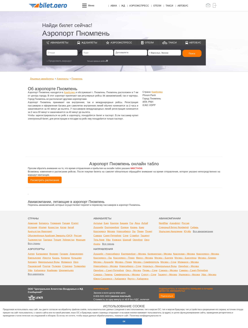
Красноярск (99, 231)
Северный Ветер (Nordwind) (174, 227)
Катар (63, 227)
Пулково (56, 266)
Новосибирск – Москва (105, 266)
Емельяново (34, 257)
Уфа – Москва (208, 274)
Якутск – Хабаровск (137, 278)
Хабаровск (39, 270)
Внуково (53, 253)
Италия (42, 227)
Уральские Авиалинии (170, 231)
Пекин (140, 231)
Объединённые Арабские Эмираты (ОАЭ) (50, 235)
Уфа (108, 239)
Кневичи (65, 257)
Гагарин (64, 253)
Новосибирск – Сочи (130, 266)
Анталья (97, 223)
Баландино (42, 253)
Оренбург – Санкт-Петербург (108, 270)
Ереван (125, 227)
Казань (133, 227)
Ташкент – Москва (167, 274)
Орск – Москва (133, 270)
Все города (108, 243)
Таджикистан (35, 239)
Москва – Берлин (207, 257)
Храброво (52, 270)
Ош (134, 231)
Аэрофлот (174, 223)
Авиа (114, 5)
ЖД (123, 5)
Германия (55, 223)
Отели (157, 5)
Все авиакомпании (203, 231)
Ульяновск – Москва (189, 274)
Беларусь (44, 223)
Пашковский (34, 266)
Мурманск (66, 262)
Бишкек (124, 223)
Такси (169, 5)
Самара (97, 235)
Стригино (67, 266)
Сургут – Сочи (148, 274)
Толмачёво (80, 266)
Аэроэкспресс (139, 5)
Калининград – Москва (160, 253)
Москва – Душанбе (103, 262)
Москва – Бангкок (163, 257)
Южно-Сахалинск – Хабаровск (109, 278)
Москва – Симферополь (146, 262)
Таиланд (47, 239)
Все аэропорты (36, 274)
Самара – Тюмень (103, 274)
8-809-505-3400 (101, 296)
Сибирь (194, 227)
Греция (66, 223)
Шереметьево (66, 270)
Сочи (125, 235)
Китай (71, 227)
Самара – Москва (168, 270)
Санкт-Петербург (112, 235)
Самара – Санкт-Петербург (193, 270)
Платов (46, 266)
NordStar (163, 223)
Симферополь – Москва (127, 274)
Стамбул (134, 235)
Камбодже (69, 92)
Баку (106, 223)
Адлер (31, 253)
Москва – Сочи (168, 262)
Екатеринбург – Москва (133, 253)
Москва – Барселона (185, 257)
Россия (78, 235)
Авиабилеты (59, 42)
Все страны (34, 243)
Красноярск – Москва (207, 253)
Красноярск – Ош (102, 257)
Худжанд (116, 239)
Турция (57, 239)
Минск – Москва (144, 257)
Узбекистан (68, 239)
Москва (111, 231)
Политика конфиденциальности (145, 315)
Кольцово (76, 257)
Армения (32, 223)
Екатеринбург (112, 227)
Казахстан (53, 227)
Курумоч (32, 262)
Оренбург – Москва (188, 266)
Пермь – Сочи (150, 270)
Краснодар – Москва (184, 253)
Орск (146, 239)
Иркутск (46, 257)
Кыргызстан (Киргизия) (40, 231)
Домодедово (76, 253)
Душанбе (98, 227)
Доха (137, 223)
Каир (141, 227)
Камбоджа (157, 91)
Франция (80, 239)
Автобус (183, 5)
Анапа (96, 243)
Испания (32, 227)
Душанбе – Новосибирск (106, 253)
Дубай (144, 223)
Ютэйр (187, 231)
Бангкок (114, 223)
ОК (124, 321)
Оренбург (138, 239)
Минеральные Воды (49, 262)
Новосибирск (124, 231)
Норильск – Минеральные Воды (160, 266)
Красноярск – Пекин (124, 257)
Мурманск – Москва (188, 262)
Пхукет (148, 231)
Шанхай (127, 239)
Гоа (131, 223)
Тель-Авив (98, 239)
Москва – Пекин (123, 262)
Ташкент (145, 235)
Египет (75, 223)
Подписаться (167, 295)
